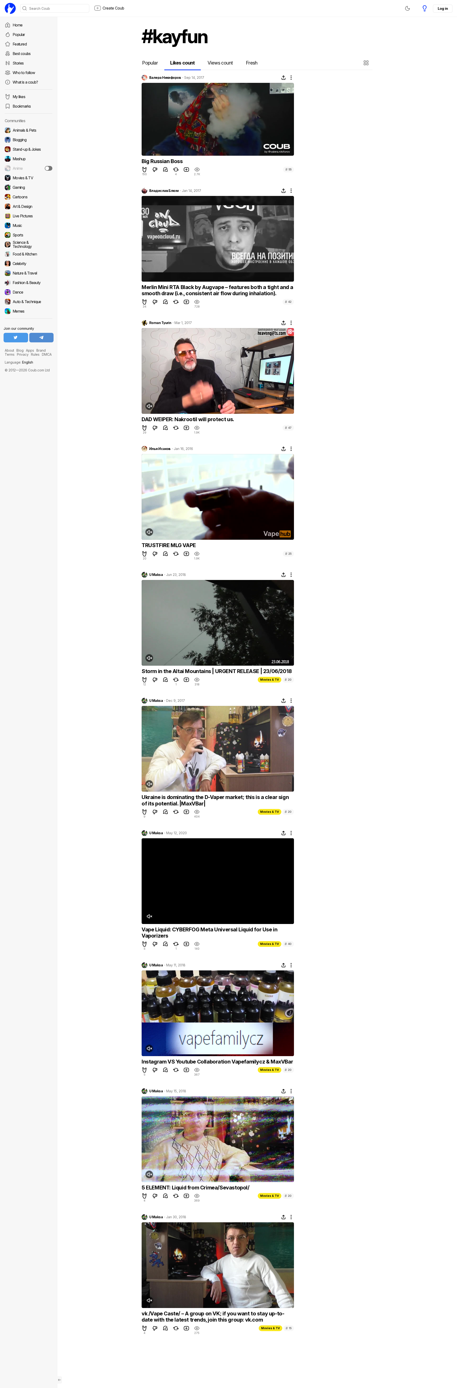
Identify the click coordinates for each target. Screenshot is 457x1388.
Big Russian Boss (162, 161)
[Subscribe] (48, 168)
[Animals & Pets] (28, 130)
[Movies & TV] (28, 178)
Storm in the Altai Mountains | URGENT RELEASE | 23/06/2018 (217, 671)
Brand (41, 350)
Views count (220, 63)
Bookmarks (22, 106)
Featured (20, 44)
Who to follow (24, 72)
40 (288, 944)
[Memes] (28, 311)
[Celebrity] (28, 263)
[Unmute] (149, 406)
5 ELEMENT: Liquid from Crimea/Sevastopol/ (195, 1187)
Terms (10, 354)
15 (289, 1328)
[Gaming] (28, 187)
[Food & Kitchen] (28, 254)
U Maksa (156, 574)
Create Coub (113, 8)
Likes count (182, 63)
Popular (19, 34)
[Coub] (10, 8)
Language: (19, 362)
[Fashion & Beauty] (28, 282)
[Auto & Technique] (28, 301)
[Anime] (28, 168)
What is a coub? (25, 82)
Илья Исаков (160, 448)
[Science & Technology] (28, 244)
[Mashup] (28, 159)
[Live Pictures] (28, 216)
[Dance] (28, 292)
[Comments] (165, 169)
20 (288, 680)
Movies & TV (269, 679)
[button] (367, 63)
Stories (18, 63)
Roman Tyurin (160, 323)
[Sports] (28, 235)
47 (288, 428)
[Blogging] (28, 140)
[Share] (283, 77)
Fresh (252, 63)
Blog (20, 350)
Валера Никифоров (165, 77)
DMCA (47, 354)
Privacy (23, 354)
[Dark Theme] (407, 8)
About (9, 350)
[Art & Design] (28, 206)
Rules (35, 354)
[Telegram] (41, 337)
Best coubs (22, 53)
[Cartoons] (28, 197)
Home (17, 25)
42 (288, 302)
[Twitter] (16, 337)
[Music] (28, 225)
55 (288, 169)
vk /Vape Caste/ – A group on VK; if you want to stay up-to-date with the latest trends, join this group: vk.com (213, 1316)
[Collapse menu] (59, 1380)
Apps (30, 350)
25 (288, 554)
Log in (443, 8)
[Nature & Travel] (28, 273)
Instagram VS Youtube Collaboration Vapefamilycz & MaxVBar (217, 1061)
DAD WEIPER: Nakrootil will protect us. (188, 419)
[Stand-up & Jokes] (28, 149)
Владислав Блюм (164, 190)
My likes (19, 96)
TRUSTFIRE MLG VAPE (169, 545)
